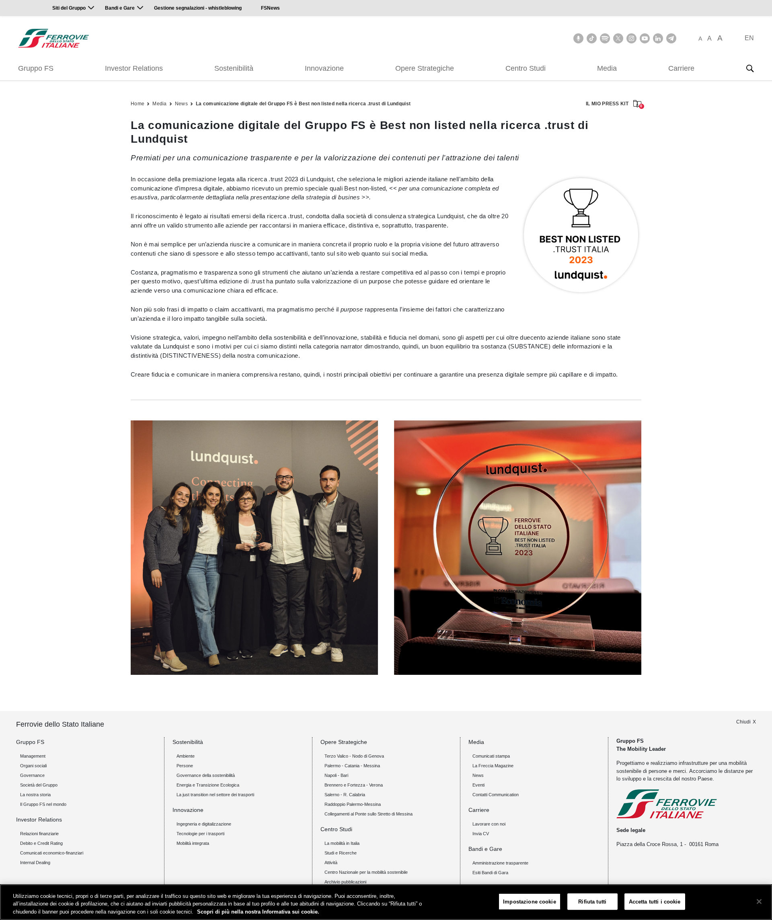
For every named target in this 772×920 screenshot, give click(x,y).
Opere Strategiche (424, 68)
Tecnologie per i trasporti (200, 833)
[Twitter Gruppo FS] (618, 38)
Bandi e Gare (120, 8)
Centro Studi (525, 68)
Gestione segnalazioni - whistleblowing (198, 8)
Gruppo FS (35, 68)
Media (607, 68)
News (181, 104)
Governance (32, 775)
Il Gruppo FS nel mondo (43, 804)
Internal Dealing (35, 862)
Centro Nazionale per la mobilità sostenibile (366, 872)
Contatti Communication (495, 794)
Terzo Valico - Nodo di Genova (354, 756)
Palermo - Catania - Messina (352, 765)
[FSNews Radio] (578, 38)
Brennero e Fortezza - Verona (353, 785)
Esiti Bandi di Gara (490, 872)
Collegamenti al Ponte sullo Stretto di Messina (368, 813)
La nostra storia (35, 794)
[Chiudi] (759, 901)
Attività (330, 862)
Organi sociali (33, 765)
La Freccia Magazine (492, 765)
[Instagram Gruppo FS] (631, 38)
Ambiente (186, 756)
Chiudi (743, 722)
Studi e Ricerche (340, 852)
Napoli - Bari (336, 775)
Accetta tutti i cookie (655, 901)
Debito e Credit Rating (41, 843)
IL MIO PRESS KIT (613, 104)
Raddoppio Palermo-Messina (352, 804)
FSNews (270, 8)
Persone (185, 765)
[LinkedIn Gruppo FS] (658, 38)
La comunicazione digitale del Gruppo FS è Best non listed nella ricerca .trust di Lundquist (303, 104)
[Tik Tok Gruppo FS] (592, 38)
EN (749, 38)
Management (32, 756)
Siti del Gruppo (69, 8)
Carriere (681, 68)
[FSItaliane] (53, 38)
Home (137, 104)
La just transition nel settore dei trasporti (215, 794)
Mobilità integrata (193, 843)
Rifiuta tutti (592, 901)
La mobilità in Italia (341, 843)
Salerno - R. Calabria (344, 794)
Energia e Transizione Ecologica (208, 785)
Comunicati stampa (491, 756)
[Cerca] (750, 68)
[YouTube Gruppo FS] (645, 38)
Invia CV (480, 833)
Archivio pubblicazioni (345, 881)
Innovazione (324, 68)
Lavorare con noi (488, 824)
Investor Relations (134, 68)
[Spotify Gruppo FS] (605, 38)
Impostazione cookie (529, 901)
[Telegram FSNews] (671, 38)
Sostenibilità (233, 68)
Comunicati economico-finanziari (51, 852)
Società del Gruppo (38, 785)
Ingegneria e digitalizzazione (204, 824)
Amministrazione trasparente (500, 863)
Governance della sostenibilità (206, 775)
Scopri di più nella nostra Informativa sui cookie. (258, 912)
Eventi (478, 785)
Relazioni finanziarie (39, 833)
